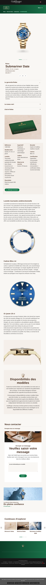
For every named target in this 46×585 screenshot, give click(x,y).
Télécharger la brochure (13, 189)
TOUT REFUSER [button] (18, 583)
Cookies (31, 563)
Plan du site (11, 563)
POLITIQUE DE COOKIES (34, 583)
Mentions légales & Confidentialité (22, 563)
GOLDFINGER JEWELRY (23, 560)
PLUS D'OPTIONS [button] (26, 583)
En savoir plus (7, 506)
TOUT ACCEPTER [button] (11, 583)
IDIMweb (23, 564)
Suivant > (23, 475)
